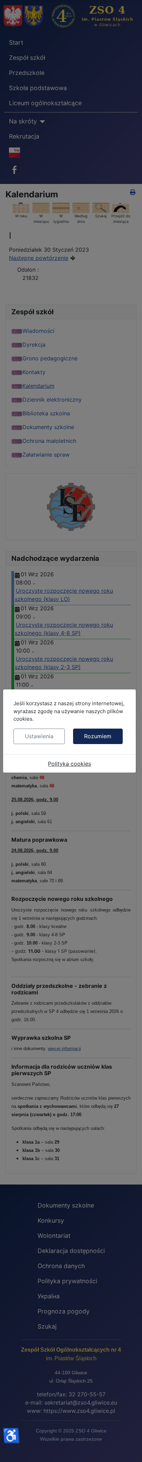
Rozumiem (97, 736)
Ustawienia (39, 736)
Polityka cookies (69, 763)
